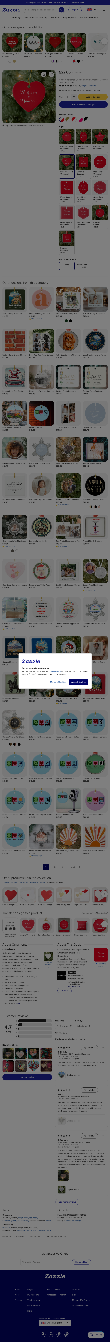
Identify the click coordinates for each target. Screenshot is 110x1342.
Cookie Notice (55, 671)
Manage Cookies (58, 682)
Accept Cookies (78, 682)
